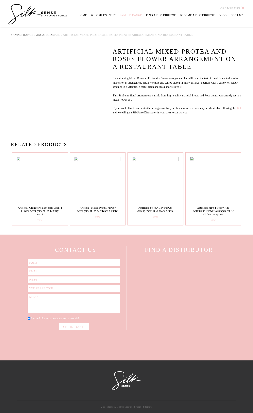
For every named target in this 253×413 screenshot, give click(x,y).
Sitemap (147, 406)
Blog (223, 15)
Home (82, 15)
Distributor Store (230, 7)
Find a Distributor (161, 15)
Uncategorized (48, 34)
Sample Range (131, 15)
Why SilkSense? (103, 15)
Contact (237, 15)
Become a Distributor (197, 15)
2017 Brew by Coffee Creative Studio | (122, 406)
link (239, 108)
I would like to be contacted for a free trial (55, 318)
